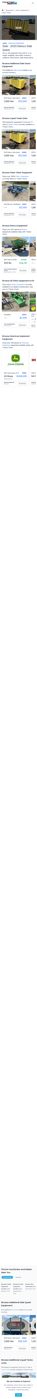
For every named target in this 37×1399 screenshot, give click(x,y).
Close (18, 1395)
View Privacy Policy (22, 1389)
